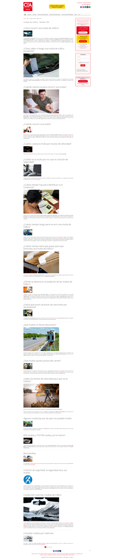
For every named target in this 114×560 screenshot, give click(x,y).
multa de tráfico (60, 237)
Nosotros (29, 14)
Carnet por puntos (43, 554)
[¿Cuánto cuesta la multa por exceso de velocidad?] (48, 149)
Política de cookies (56, 553)
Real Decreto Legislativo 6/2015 (39, 117)
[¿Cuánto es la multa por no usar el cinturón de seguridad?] (48, 170)
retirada (52, 318)
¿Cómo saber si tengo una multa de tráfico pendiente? (43, 50)
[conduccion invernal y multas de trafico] (48, 509)
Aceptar (84, 62)
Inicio (24, 18)
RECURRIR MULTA (83, 32)
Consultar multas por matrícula (38, 533)
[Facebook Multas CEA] (81, 7)
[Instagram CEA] (83, 7)
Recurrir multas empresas (43, 14)
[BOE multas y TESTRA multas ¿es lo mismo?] (48, 441)
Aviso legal (41, 553)
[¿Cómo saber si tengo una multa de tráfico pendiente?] (48, 65)
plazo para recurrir (68, 135)
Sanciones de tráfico (52, 554)
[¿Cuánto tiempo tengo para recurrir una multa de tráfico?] (48, 232)
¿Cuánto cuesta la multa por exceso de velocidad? (47, 143)
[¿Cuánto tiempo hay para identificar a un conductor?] (48, 202)
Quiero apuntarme (83, 81)
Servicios (34, 14)
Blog (76, 14)
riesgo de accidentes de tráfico (51, 525)
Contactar (79, 2)
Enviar (83, 65)
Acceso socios (87, 2)
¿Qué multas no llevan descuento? (39, 324)
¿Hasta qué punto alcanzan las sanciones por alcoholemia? (45, 306)
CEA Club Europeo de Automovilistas (55, 557)
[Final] (51, 547)
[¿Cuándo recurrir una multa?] (48, 130)
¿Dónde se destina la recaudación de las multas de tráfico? (47, 283)
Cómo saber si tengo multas (62, 554)
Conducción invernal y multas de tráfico (42, 494)
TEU (69, 446)
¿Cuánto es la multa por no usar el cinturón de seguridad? (45, 160)
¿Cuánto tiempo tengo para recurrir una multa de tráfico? (47, 225)
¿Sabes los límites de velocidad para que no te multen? (45, 380)
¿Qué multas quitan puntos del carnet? (42, 360)
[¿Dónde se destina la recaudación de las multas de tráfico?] (48, 290)
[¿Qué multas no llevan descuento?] (48, 339)
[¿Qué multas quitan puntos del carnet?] (48, 366)
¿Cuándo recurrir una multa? (37, 124)
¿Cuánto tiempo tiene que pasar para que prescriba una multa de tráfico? (43, 247)
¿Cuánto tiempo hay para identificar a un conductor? (43, 186)
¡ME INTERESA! (83, 41)
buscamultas (32, 464)
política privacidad (85, 62)
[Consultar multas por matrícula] (48, 539)
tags (27, 18)
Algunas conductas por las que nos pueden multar (47, 418)
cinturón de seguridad (36, 179)
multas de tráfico (32, 154)
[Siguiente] (49, 547)
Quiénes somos (35, 553)
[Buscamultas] (48, 459)
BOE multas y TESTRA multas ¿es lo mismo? (44, 435)
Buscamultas (29, 453)
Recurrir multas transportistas (67, 14)
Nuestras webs (79, 553)
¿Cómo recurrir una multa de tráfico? (41, 28)
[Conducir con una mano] (48, 424)
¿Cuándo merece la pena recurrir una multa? (44, 87)
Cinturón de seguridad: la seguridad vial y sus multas (45, 471)
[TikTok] (87, 7)
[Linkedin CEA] (85, 7)
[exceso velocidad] (48, 396)
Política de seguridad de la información (68, 553)
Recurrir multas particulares (55, 14)
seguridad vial (63, 370)
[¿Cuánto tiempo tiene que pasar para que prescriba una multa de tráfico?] (48, 262)
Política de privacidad (48, 553)
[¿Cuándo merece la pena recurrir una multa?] (48, 101)
